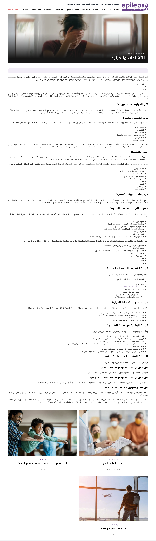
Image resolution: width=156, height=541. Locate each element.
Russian (10, 9)
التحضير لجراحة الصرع (113, 463)
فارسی (16, 9)
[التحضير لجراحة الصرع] (113, 411)
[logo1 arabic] (135, 3)
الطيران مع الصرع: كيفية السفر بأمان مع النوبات (42, 463)
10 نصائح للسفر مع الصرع (113, 529)
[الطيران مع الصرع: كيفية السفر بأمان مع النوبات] (42, 411)
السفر (41, 469)
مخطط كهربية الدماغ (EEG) (134, 287)
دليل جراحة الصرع (112, 469)
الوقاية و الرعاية (133, 53)
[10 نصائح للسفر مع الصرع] (113, 476)
